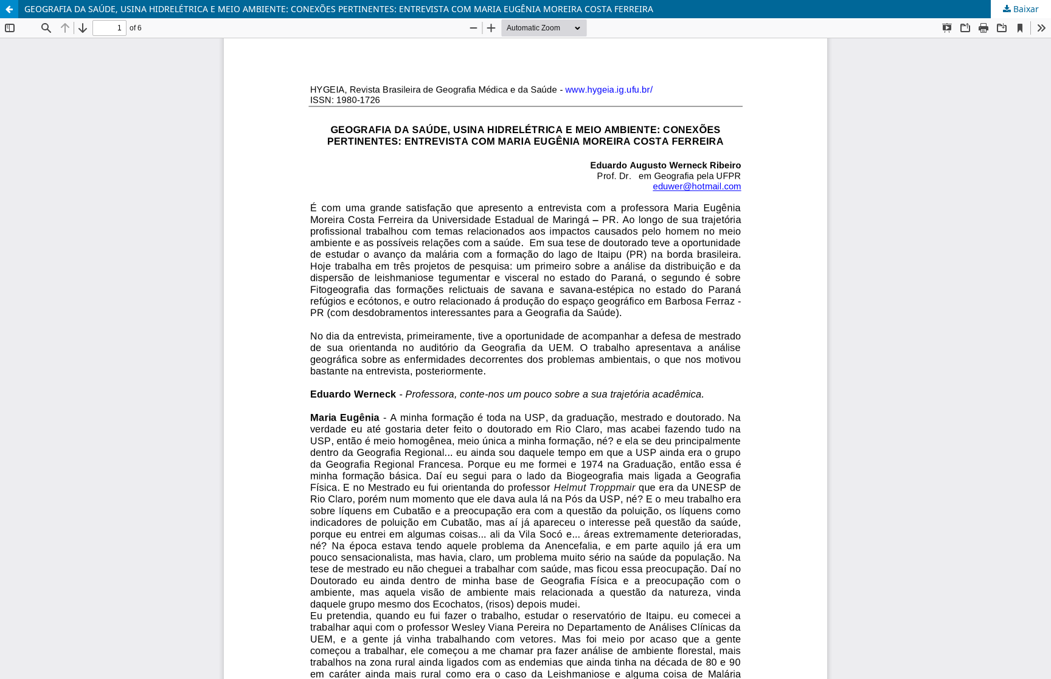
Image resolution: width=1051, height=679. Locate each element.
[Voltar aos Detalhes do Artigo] (9, 9)
